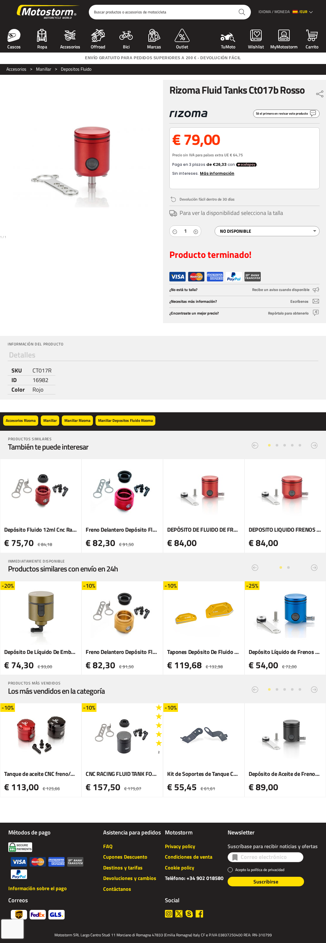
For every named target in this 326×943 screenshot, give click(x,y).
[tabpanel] (163, 380)
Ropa (42, 46)
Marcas (154, 46)
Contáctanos (117, 889)
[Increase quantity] (195, 231)
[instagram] (169, 914)
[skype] (189, 914)
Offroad (98, 46)
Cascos (14, 46)
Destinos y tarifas (123, 867)
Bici (126, 46)
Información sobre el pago (37, 888)
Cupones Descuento (125, 857)
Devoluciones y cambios (129, 878)
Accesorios (70, 46)
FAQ (107, 846)
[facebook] (199, 914)
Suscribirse (265, 881)
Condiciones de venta (188, 857)
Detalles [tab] (22, 354)
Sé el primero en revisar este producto (282, 113)
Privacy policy (180, 846)
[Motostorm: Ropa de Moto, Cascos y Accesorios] (48, 12)
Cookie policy (179, 867)
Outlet (182, 46)
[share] (320, 92)
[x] (179, 914)
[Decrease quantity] (174, 231)
